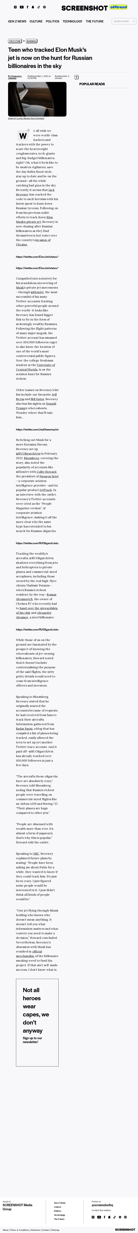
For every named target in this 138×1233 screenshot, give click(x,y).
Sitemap (55, 1230)
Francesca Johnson (15, 77)
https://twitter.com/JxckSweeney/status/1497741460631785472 (55, 429)
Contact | (46, 1230)
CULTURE (36, 21)
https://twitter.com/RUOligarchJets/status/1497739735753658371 (57, 543)
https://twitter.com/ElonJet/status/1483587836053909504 (53, 268)
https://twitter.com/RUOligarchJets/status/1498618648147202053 (57, 629)
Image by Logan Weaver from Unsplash (26, 118)
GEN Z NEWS (17, 21)
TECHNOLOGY (72, 21)
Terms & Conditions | (20, 1230)
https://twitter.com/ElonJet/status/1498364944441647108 (52, 257)
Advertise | (36, 1230)
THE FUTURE (95, 21)
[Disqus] (18, 1121)
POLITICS (52, 21)
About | (6, 1230)
